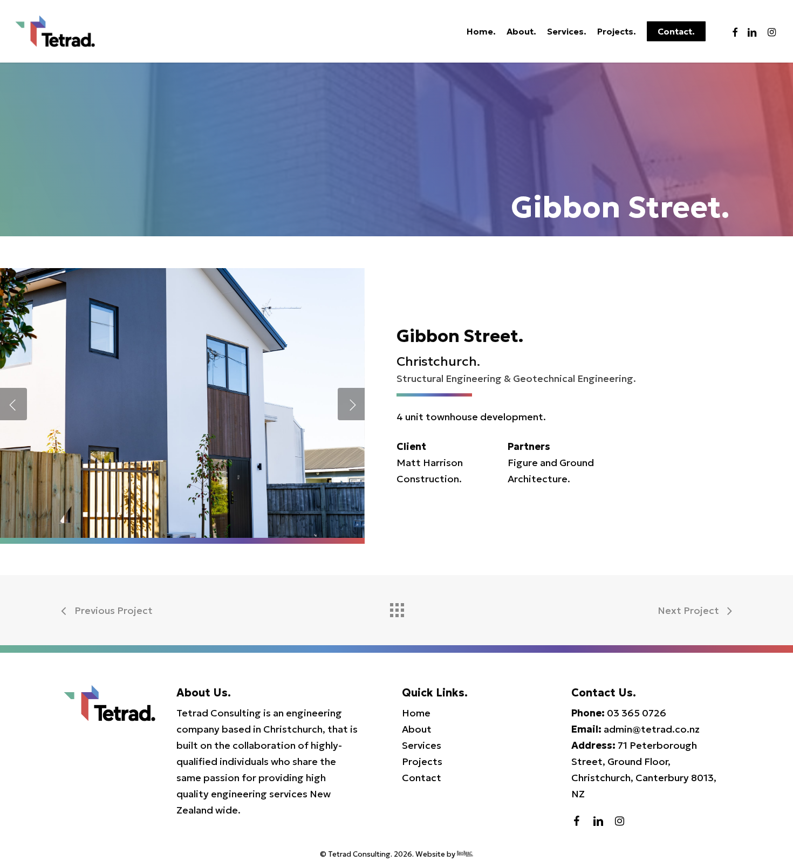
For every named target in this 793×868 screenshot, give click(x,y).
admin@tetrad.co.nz (652, 729)
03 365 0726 (636, 713)
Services (421, 745)
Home (416, 713)
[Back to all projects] (396, 607)
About (417, 729)
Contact (421, 777)
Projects (422, 761)
